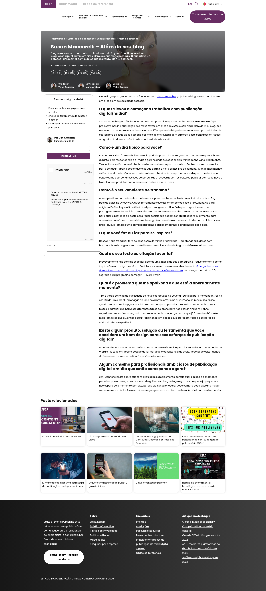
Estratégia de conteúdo (81, 38)
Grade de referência (98, 4)
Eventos (141, 522)
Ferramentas (118, 16)
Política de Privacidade (103, 531)
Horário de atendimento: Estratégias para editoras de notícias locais (198, 486)
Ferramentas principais (150, 535)
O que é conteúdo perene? (151, 482)
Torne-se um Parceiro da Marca (207, 17)
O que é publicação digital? (198, 522)
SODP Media (68, 4)
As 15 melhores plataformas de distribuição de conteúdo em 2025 (201, 548)
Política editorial (99, 535)
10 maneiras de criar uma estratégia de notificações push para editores (63, 484)
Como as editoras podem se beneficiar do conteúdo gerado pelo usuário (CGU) (200, 440)
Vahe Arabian (66, 87)
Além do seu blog (167, 96)
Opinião (140, 548)
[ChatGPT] (72, 72)
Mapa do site (97, 539)
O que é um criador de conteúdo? (61, 436)
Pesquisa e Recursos (137, 16)
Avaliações (142, 526)
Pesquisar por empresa (104, 544)
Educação (66, 16)
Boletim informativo (102, 526)
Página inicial (58, 38)
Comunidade (161, 16)
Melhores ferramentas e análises (91, 16)
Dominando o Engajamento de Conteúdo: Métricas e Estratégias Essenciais (155, 440)
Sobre (178, 16)
